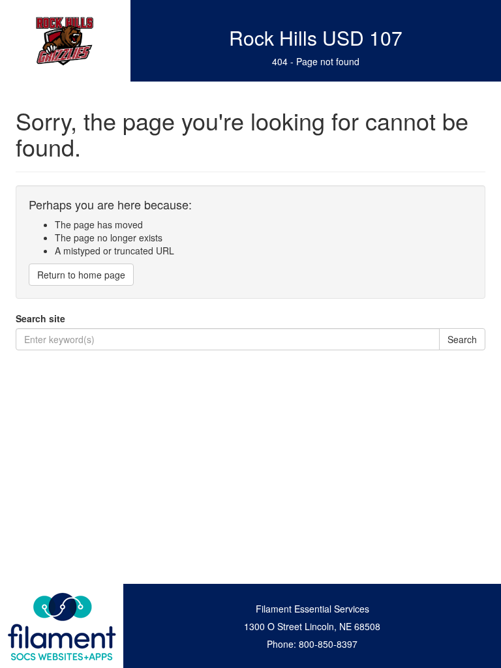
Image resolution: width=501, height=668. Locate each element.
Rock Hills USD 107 (315, 37)
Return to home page (81, 274)
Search (462, 339)
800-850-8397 (328, 643)
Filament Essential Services (312, 608)
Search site (40, 318)
